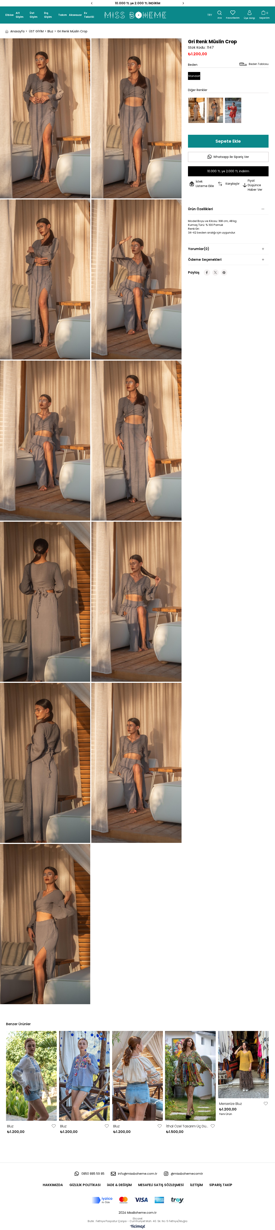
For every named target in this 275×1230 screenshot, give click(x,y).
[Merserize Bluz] (243, 1064)
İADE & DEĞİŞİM (119, 1185)
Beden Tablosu (259, 64)
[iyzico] (138, 1200)
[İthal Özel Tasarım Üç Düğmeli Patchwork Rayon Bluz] (190, 1076)
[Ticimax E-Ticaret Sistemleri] (137, 1227)
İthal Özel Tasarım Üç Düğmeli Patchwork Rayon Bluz (187, 1126)
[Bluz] (31, 1076)
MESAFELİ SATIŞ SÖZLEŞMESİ (161, 1185)
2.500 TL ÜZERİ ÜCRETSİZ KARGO (137, 3)
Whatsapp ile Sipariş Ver (231, 157)
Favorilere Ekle (54, 1126)
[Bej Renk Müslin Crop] (196, 110)
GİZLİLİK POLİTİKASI (85, 1185)
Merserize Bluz (230, 1103)
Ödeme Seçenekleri (205, 259)
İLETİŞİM (196, 1185)
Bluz (10, 1126)
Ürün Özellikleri (200, 209)
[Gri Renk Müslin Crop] (214, 110)
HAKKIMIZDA (53, 1185)
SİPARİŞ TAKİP (220, 1185)
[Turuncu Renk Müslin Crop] (233, 110)
